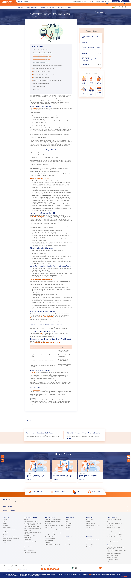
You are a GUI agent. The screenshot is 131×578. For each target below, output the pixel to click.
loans (41, 333)
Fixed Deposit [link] (46, 501)
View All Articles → (97, 457)
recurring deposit (35, 108)
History (4, 521)
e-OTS (108, 521)
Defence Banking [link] (64, 3)
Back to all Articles (99, 12)
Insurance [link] (42, 7)
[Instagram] (45, 569)
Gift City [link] (76, 3)
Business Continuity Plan (50, 538)
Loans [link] (27, 7)
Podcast (67, 529)
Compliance (5, 525)
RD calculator (33, 317)
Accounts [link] (20, 7)
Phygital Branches (69, 544)
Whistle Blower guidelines (112, 555)
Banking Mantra (5, 11)
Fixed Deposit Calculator (91, 542)
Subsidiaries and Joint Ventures (10, 536)
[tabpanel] (65, 502)
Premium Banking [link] (36, 3)
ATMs (67, 541)
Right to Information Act (50, 531)
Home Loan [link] (12, 501)
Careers (5, 542)
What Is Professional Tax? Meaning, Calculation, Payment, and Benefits (62, 476)
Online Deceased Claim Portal (113, 527)
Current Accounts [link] (62, 501)
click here (88, 574)
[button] (119, 7)
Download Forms (90, 529)
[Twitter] (51, 569)
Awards (67, 519)
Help (108, 561)
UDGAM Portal (110, 525)
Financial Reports (27, 539)
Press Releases (69, 531)
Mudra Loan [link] (32, 501)
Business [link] (26, 1)
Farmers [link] (71, 3)
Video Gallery (68, 527)
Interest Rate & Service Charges (93, 525)
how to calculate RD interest (46, 316)
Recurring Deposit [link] (54, 501)
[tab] (65, 499)
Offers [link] (69, 7)
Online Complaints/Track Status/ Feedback (54, 525)
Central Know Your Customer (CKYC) (53, 532)
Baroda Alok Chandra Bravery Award (11, 538)
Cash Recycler (69, 542)
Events (67, 521)
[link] (114, 7)
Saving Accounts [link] (39, 501)
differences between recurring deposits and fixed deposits (45, 342)
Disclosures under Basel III (29, 550)
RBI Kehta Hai (48, 523)
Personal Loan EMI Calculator (92, 539)
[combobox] (128, 457)
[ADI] (2, 460)
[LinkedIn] (48, 569)
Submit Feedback (48, 542)
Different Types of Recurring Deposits (39, 178)
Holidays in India (48, 527)
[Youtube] (54, 569)
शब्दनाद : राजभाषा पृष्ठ (90, 532)
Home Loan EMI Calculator (92, 541)
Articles (17, 11)
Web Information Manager (112, 559)
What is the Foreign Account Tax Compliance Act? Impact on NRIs (35, 476)
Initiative (5, 523)
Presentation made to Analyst (30, 541)
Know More (84, 42)
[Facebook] (42, 569)
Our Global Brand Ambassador (9, 529)
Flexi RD (33, 372)
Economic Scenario (90, 523)
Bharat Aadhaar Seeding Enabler (114, 553)
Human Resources (7, 540)
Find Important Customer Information (53, 519)
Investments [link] (34, 7)
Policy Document (27, 548)
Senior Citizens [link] (56, 3)
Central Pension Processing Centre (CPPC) (54, 529)
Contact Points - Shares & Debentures (32, 526)
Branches (68, 539)
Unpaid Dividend (27, 530)
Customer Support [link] (111, 3)
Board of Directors (7, 527)
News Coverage (69, 523)
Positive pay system (49, 540)
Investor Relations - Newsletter (30, 543)
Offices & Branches (7, 532)
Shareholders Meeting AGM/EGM (31, 521)
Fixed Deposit (36, 390)
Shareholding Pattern (28, 546)
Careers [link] (127, 3)
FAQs (87, 531)
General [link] (20, 3)
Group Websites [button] (8, 569)
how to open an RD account (37, 216)
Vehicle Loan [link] (26, 501)
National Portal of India (112, 557)
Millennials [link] (25, 3)
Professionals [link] (44, 3)
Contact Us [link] (120, 3)
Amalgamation (6, 531)
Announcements (69, 532)
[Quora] (57, 569)
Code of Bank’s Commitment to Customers (54, 534)
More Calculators (90, 546)
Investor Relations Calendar (30, 544)
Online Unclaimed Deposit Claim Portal (115, 529)
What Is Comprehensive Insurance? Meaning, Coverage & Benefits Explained (89, 476)
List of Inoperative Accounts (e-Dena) (115, 532)
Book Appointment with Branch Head (52, 544)
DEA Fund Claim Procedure (51, 536)
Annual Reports (27, 537)
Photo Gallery (68, 525)
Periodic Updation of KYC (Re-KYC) (114, 523)
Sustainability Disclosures (29, 535)
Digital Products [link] (51, 7)
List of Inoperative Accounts (113, 531)
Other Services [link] (62, 7)
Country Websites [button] (23, 569)
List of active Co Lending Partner (114, 519)
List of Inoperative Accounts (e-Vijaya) (115, 534)
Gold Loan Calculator (90, 544)
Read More (28, 438)
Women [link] (50, 3)
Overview (5, 519)
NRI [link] (30, 3)
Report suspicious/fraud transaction (52, 521)
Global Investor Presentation (30, 552)
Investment (12, 11)
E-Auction (88, 521)
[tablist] (65, 504)
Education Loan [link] (19, 501)
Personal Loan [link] (6, 501)
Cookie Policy (4, 574)
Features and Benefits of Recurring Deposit (41, 279)
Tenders (88, 527)
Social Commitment (7, 534)
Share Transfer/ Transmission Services (32, 528)
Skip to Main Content (77, 1)
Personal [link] (20, 1)
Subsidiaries (115, 1)
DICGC (87, 569)
